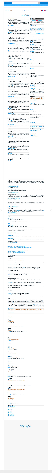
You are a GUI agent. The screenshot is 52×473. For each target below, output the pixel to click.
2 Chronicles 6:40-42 (32, 88)
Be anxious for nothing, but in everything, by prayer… (13, 186)
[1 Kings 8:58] (1, 211)
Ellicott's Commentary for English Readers (13, 302)
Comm (28, 15)
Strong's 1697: (9, 403)
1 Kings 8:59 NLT (10, 410)
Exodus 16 (18, 210)
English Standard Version (11, 25)
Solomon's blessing (33, 135)
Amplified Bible (9, 57)
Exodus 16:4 (9, 293)
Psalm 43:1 (31, 62)
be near (32, 29)
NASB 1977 (9, 50)
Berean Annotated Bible (10, 61)
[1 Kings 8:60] (51, 211)
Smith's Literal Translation (11, 124)
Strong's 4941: (9, 376)
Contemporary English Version (11, 76)
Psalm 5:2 (23, 267)
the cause (35, 30)
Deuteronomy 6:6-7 (14, 262)
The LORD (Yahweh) (10, 218)
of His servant (38, 30)
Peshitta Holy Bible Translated (11, 148)
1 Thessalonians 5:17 (10, 274)
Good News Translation (10, 85)
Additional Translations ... (11, 160)
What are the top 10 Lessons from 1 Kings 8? (14, 253)
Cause (30, 126)
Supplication (31, 130)
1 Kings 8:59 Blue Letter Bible (11, 406)
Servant (43, 126)
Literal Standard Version (11, 113)
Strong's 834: (9, 331)
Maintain (34, 126)
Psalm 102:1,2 (31, 109)
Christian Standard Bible (11, 65)
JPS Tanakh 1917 (10, 153)
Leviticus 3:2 (32, 304)
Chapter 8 (9, 10)
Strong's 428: (9, 322)
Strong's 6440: (9, 340)
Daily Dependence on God (11, 238)
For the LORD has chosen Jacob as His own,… (13, 206)
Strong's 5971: (9, 390)
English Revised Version (11, 79)
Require (41, 126)
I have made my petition (38, 28)
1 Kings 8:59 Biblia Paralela (11, 414)
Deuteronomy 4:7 (32, 51)
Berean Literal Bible (10, 32)
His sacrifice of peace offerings (35, 136)
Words (38, 130)
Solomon (9, 216)
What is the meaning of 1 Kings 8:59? (12, 242)
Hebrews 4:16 (38, 268)
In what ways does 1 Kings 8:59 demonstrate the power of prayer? (16, 252)
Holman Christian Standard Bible (12, 69)
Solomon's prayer (33, 134)
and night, (41, 29)
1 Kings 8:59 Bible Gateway (11, 407)
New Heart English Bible (11, 96)
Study (26, 15)
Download (43, 33)
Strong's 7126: (9, 349)
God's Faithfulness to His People (12, 232)
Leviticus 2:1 (29, 304)
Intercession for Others (10, 235)
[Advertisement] (26, 173)
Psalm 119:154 (10, 282)
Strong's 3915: (9, 367)
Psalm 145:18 (31, 48)
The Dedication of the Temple (11, 225)
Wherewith (36, 130)
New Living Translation (10, 21)
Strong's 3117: (9, 399)
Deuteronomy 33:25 (32, 85)
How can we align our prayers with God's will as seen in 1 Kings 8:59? (16, 246)
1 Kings (7, 10)
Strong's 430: (9, 358)
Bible (5, 10)
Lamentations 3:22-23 (10, 294)
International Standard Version (11, 89)
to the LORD (35, 29)
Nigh (38, 126)
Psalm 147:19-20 (32, 68)
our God (38, 29)
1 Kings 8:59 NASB (10, 411)
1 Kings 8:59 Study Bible (11, 413)
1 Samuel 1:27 (31, 41)
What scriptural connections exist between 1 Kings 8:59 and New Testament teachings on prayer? (20, 247)
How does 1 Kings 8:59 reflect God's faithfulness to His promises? (16, 251)
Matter (36, 126)
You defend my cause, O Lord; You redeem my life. (13, 199)
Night (39, 126)
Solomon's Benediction (33, 25)
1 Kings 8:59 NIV (10, 409)
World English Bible (10, 108)
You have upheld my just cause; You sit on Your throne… (14, 198)
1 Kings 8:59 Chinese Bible (11, 415)
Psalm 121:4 (38, 189)
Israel (32, 126)
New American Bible (10, 136)
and (40, 30)
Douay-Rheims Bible (10, 129)
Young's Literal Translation (11, 120)
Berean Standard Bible (38, 33)
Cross (24, 15)
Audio (22, 15)
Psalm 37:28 (18, 197)
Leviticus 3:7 (36, 304)
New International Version (11, 18)
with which (33, 28)
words (30, 28)
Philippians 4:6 (32, 44)
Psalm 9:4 (31, 59)
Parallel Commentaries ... (11, 312)
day (39, 29)
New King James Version (11, 39)
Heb (29, 15)
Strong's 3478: (9, 394)
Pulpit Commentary (10, 308)
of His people (42, 30)
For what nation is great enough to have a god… (13, 192)
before (42, 28)
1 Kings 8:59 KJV (10, 412)
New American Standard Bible (11, 43)
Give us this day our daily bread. (12, 212)
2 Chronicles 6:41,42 (32, 103)
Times (34, 130)
